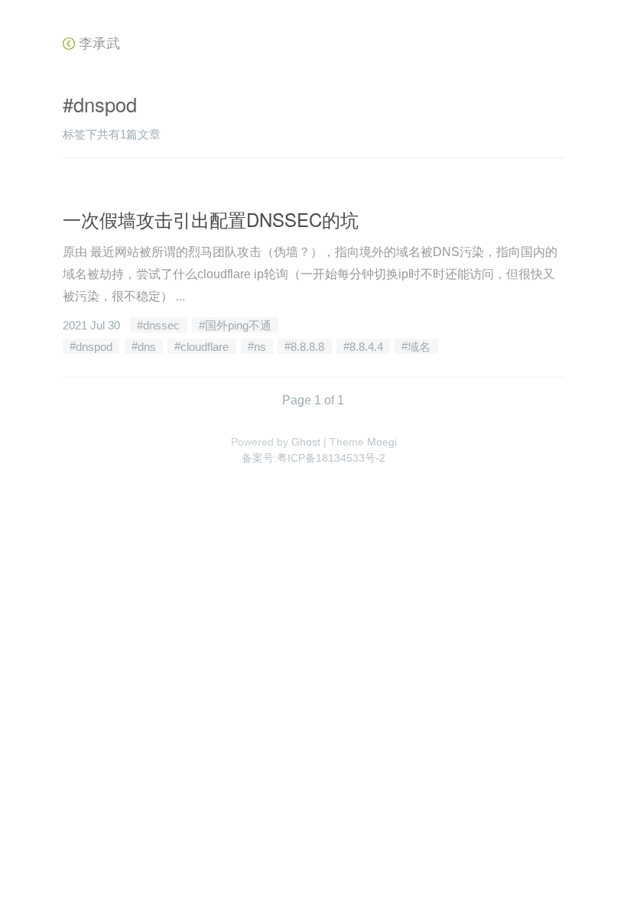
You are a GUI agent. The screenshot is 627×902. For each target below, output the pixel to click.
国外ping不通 (238, 325)
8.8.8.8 (307, 345)
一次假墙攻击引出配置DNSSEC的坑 (211, 219)
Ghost (305, 442)
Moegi (382, 442)
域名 (419, 345)
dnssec (161, 325)
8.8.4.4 (366, 345)
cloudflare (204, 345)
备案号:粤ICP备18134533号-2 (313, 458)
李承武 (97, 43)
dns (147, 345)
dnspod (94, 345)
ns (260, 345)
